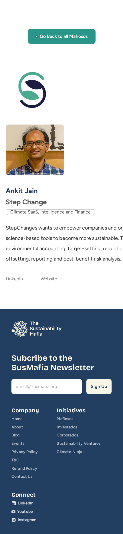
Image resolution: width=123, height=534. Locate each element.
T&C (15, 460)
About (17, 427)
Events (18, 443)
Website (49, 278)
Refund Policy (24, 468)
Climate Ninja (69, 451)
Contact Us (22, 476)
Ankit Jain (22, 191)
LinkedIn (14, 278)
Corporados (67, 435)
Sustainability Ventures (79, 443)
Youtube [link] (25, 511)
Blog (15, 435)
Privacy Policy (24, 451)
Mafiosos (65, 418)
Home (17, 418)
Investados (67, 427)
